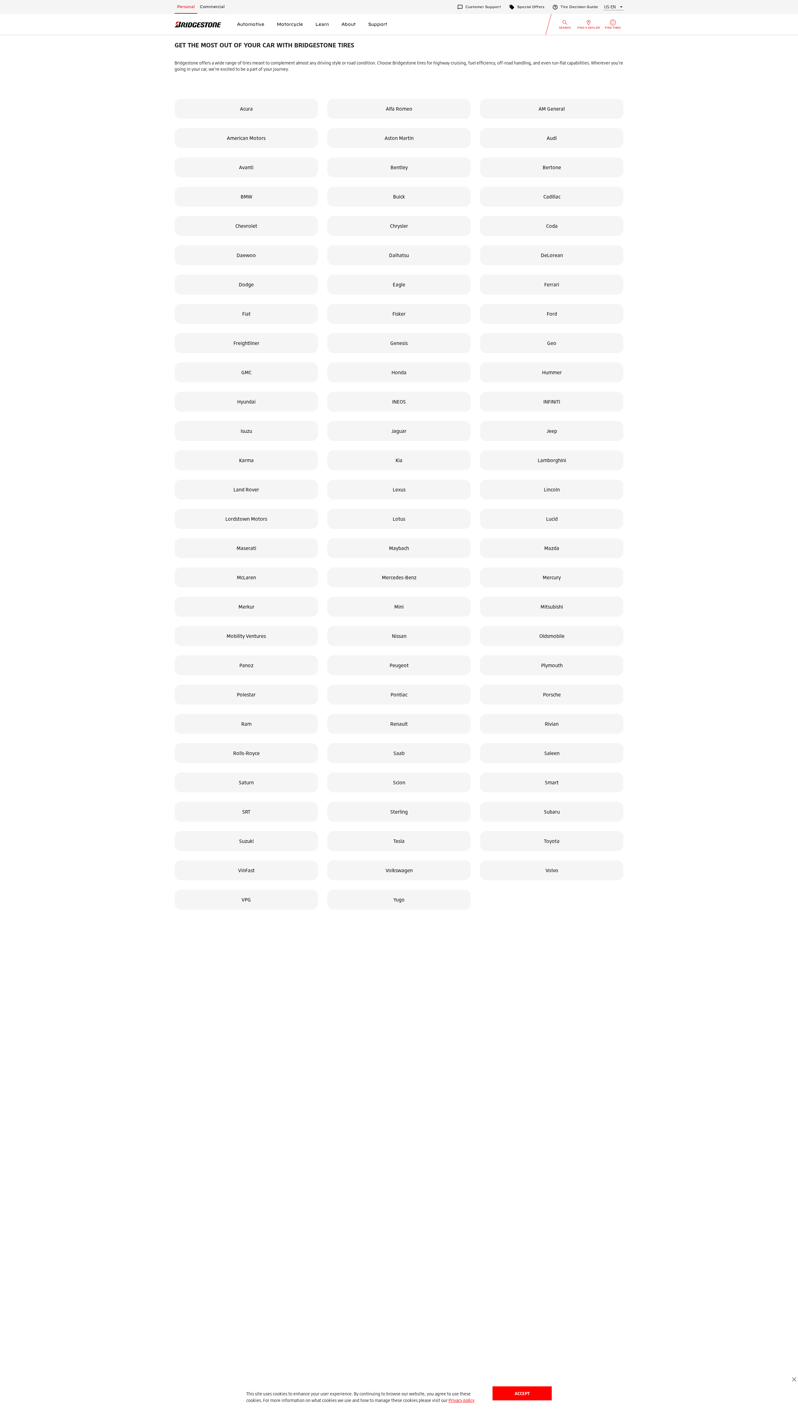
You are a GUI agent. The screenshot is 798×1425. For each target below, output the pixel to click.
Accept (522, 1393)
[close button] (794, 1379)
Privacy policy (461, 1400)
